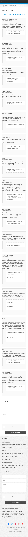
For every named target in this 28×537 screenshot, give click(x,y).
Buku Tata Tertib (6, 459)
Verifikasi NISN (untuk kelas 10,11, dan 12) (12, 453)
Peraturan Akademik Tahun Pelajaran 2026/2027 (14, 444)
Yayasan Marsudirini (7, 462)
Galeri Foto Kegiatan (7, 447)
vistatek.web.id (18, 531)
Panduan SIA (5, 450)
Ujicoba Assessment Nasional (9, 456)
